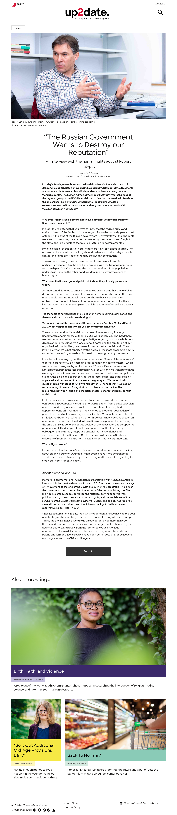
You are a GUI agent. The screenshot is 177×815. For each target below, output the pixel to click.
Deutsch (160, 3)
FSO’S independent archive (99, 513)
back (18, 28)
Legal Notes (71, 803)
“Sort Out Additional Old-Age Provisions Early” (34, 750)
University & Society (88, 173)
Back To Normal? (84, 755)
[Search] (160, 12)
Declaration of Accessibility (140, 803)
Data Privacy (72, 807)
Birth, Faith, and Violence (39, 671)
